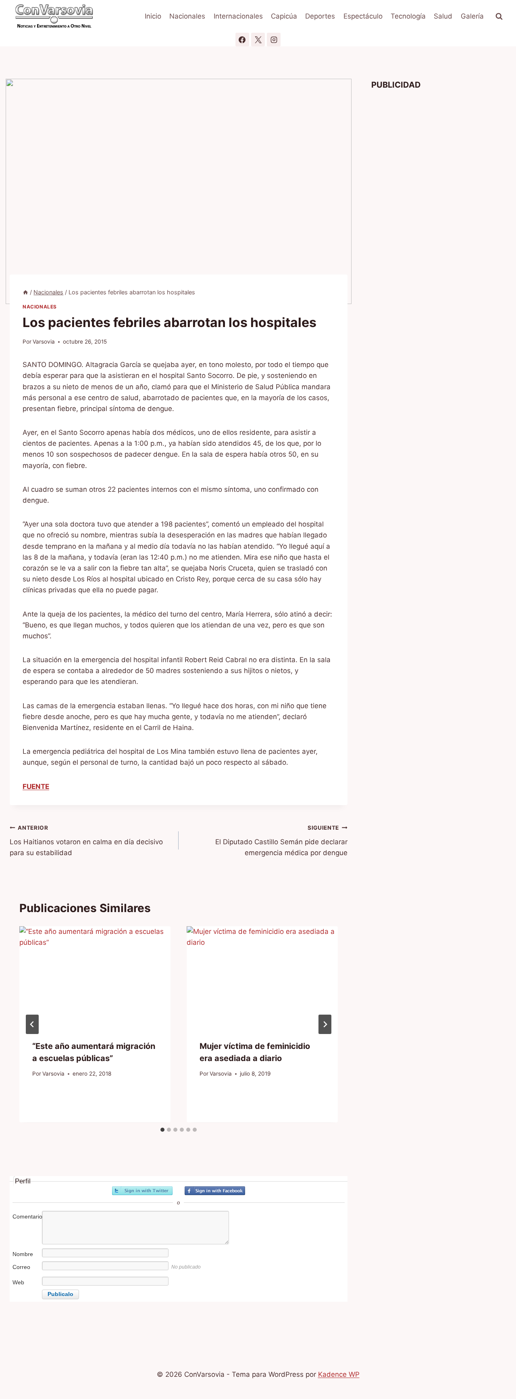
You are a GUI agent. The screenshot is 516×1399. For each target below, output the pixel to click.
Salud (443, 16)
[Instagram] (274, 39)
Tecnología (408, 16)
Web (18, 1282)
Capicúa (284, 16)
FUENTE (36, 786)
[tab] (162, 1130)
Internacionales (238, 16)
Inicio (153, 16)
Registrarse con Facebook (215, 1190)
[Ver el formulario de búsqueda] (499, 16)
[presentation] (95, 976)
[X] (258, 39)
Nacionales (187, 16)
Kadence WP (339, 1374)
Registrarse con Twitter (142, 1190)
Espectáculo (363, 16)
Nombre (22, 1254)
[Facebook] (242, 39)
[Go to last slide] (32, 1024)
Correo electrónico (26, 1271)
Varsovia (44, 341)
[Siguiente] (324, 1024)
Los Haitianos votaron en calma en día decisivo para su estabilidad (86, 840)
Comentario (26, 1216)
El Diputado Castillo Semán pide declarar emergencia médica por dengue (281, 840)
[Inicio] (25, 292)
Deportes (320, 16)
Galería (472, 16)
